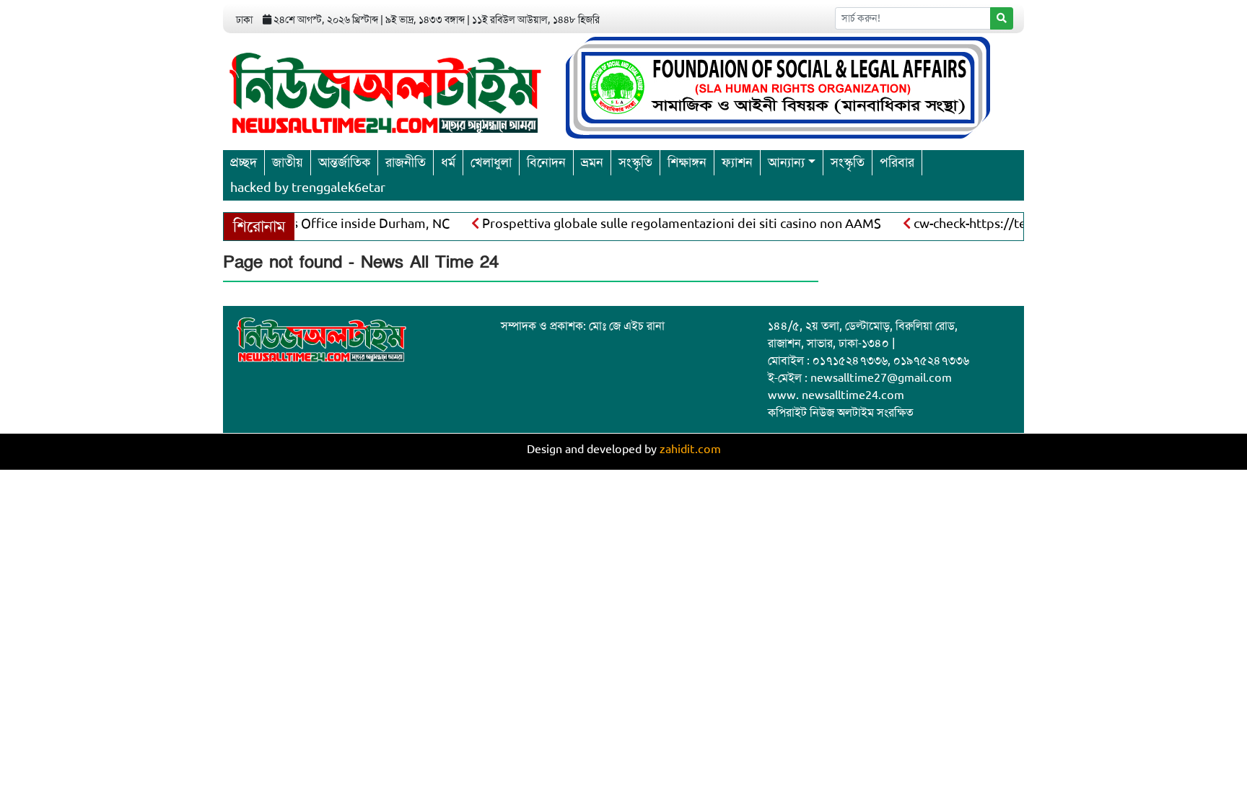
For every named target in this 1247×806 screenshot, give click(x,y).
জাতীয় (287, 162)
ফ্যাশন (737, 162)
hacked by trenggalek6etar (307, 188)
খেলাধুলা (491, 162)
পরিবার (897, 162)
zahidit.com (690, 449)
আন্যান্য (786, 162)
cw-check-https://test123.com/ (991, 224)
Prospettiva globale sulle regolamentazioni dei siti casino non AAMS (669, 224)
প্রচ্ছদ (243, 162)
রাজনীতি (405, 162)
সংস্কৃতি (635, 162)
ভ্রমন (592, 162)
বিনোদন (546, 162)
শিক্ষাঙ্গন (687, 162)
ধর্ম (448, 162)
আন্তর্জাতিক (344, 162)
